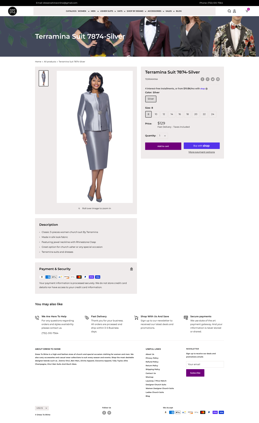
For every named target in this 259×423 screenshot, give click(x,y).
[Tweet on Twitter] (213, 79)
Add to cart (163, 146)
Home (38, 61)
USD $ (40, 408)
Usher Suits (106, 11)
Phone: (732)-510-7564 (211, 3)
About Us (150, 354)
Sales (169, 11)
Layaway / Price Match (156, 381)
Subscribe (195, 373)
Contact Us (151, 373)
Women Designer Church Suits (160, 388)
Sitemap (149, 377)
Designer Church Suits (156, 384)
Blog (179, 11)
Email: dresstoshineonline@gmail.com (56, 3)
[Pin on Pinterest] (207, 79)
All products (50, 61)
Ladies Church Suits (155, 392)
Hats (119, 11)
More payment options (202, 152)
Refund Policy (152, 362)
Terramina (151, 79)
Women (82, 11)
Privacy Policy (152, 358)
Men (93, 11)
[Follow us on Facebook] (104, 413)
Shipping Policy (153, 369)
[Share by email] (218, 79)
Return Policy (152, 365)
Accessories (154, 11)
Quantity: (150, 135)
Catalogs (71, 11)
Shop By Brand (135, 11)
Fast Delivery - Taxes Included (174, 127)
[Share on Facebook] (202, 79)
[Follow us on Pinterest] (109, 413)
